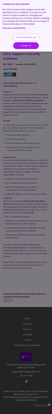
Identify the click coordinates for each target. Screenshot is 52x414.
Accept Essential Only (26, 37)
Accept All (26, 45)
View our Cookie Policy (13, 28)
